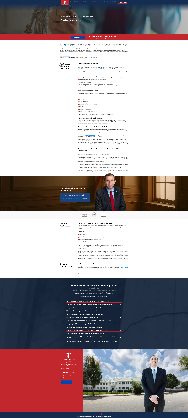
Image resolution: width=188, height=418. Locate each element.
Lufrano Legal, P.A (98, 271)
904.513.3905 (122, 2)
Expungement (101, 1)
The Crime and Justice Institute (71, 45)
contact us (66, 382)
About (107, 1)
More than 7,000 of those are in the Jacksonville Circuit (93, 68)
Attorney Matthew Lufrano (65, 56)
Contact (114, 1)
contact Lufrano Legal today (75, 198)
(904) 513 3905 (113, 271)
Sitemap (88, 414)
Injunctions (92, 1)
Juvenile (83, 1)
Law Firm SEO (99, 416)
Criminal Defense (74, 1)
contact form (95, 57)
